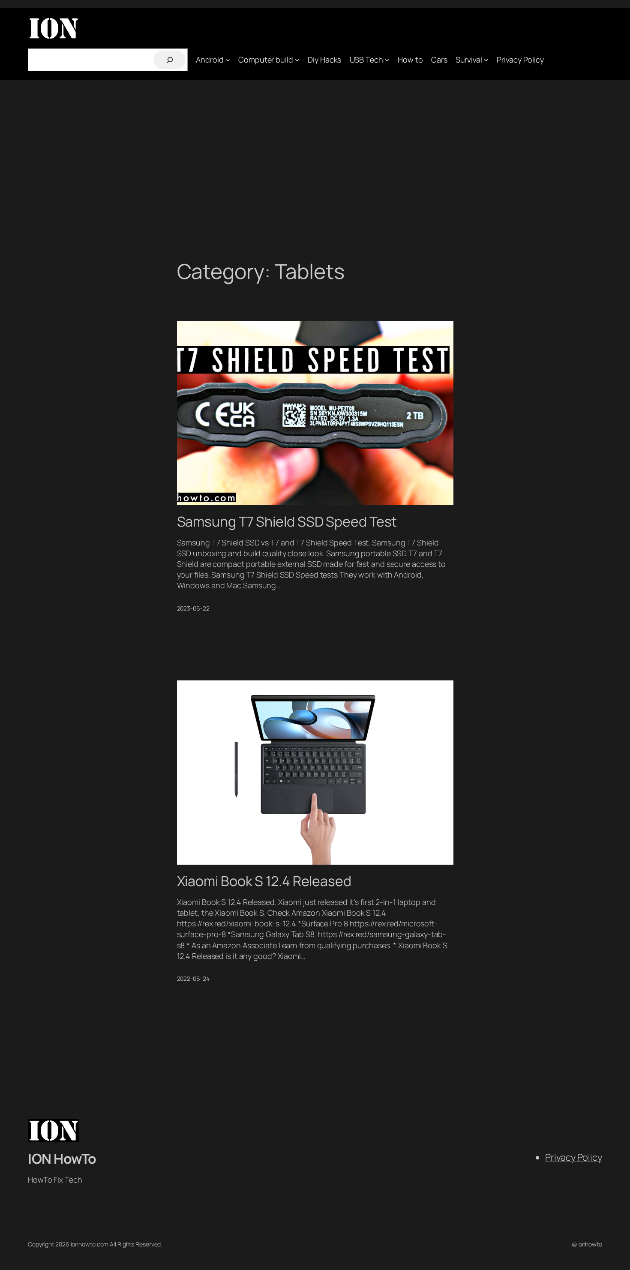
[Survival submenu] (486, 59)
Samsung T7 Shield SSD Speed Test (287, 521)
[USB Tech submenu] (387, 59)
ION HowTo (62, 1158)
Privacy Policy (573, 1157)
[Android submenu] (227, 59)
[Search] (169, 60)
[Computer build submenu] (297, 59)
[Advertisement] (315, 170)
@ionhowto (587, 1244)
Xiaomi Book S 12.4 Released (264, 881)
